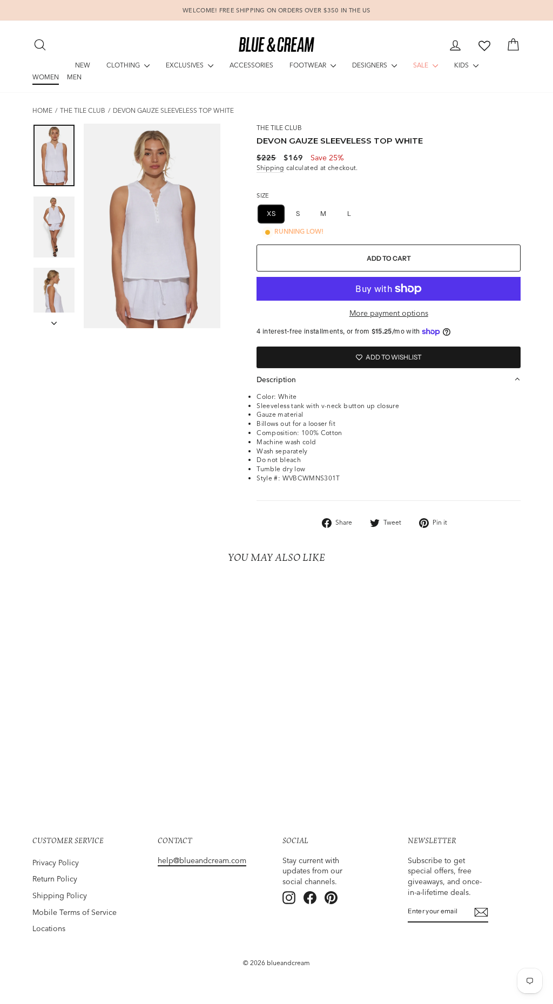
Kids (462, 65)
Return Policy (54, 879)
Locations (48, 928)
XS (271, 213)
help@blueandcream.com (202, 860)
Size (263, 195)
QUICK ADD (89, 730)
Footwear (308, 65)
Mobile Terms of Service (74, 912)
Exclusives (185, 65)
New (82, 65)
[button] (389, 379)
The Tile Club (82, 110)
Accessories (251, 65)
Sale (421, 65)
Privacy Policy (55, 862)
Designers (370, 65)
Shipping (270, 168)
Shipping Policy (59, 895)
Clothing (123, 65)
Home (42, 110)
